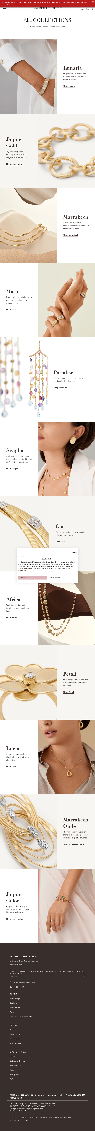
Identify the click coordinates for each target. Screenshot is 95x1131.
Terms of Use (43, 1117)
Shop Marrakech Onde (73, 845)
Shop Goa (60, 542)
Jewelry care (14, 1074)
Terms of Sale (34, 1117)
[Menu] (4, 8)
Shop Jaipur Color (14, 919)
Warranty (13, 1070)
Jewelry (12, 1030)
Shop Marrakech (70, 235)
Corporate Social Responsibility (21, 1017)
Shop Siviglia (12, 469)
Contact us (14, 1056)
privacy (27, 982)
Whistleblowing (54, 1117)
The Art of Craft (15, 1034)
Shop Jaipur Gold (14, 164)
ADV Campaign (15, 1043)
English (21, 1110)
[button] (22, 556)
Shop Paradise (60, 388)
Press (12, 1012)
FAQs (12, 1079)
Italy (11, 1110)
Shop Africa (11, 618)
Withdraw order (15, 1065)
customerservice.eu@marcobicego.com (24, 961)
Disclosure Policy (65, 1117)
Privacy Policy (14, 1117)
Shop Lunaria (69, 86)
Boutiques (13, 1003)
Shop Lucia (11, 767)
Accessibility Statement (17, 1121)
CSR (27, 1121)
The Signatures (15, 1039)
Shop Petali (68, 692)
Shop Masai (11, 310)
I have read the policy (24, 982)
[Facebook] (11, 987)
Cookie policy (22, 570)
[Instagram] (17, 987)
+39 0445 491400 (16, 965)
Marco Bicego (15, 999)
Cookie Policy (24, 1117)
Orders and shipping (17, 1061)
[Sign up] (84, 976)
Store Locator (15, 1008)
